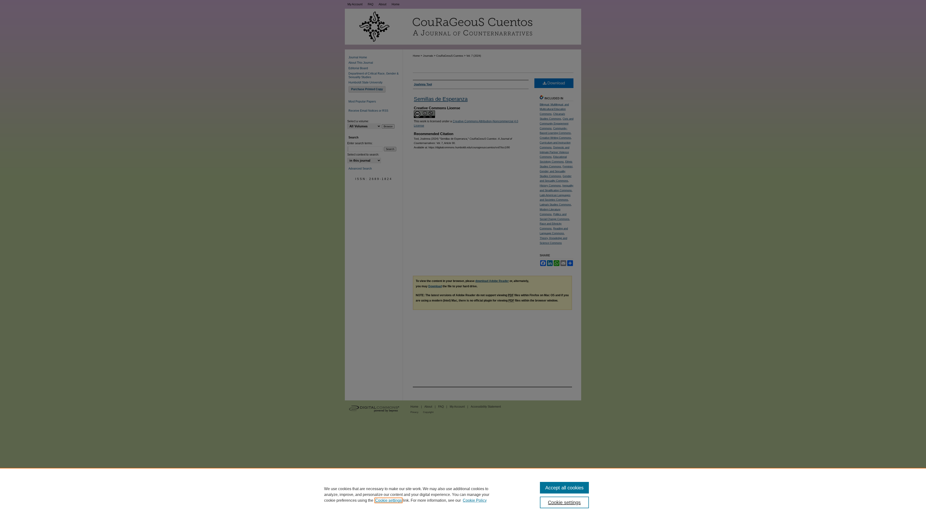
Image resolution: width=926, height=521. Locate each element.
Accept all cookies (564, 487)
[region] (463, 494)
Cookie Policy (475, 500)
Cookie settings (388, 500)
